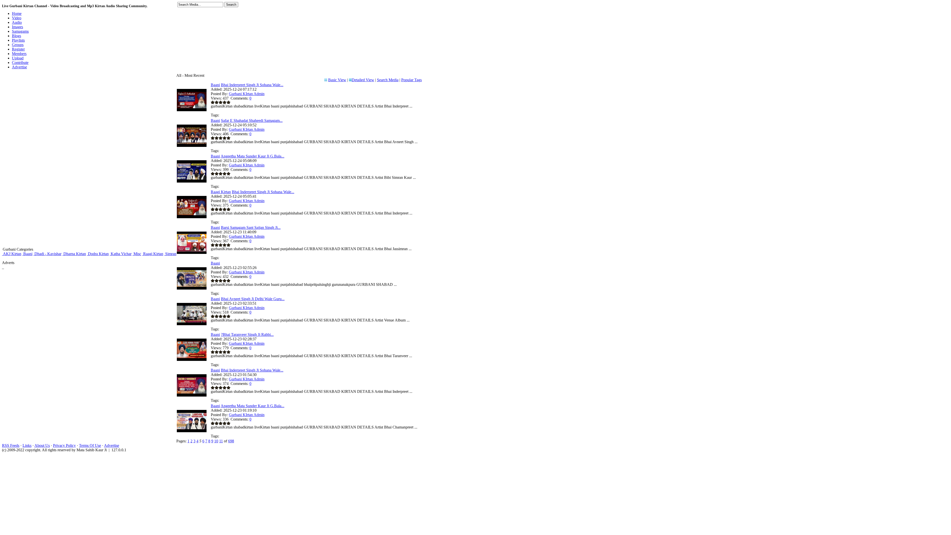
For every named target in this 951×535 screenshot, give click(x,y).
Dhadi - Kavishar (47, 254)
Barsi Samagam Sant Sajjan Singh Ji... (251, 227)
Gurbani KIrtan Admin (246, 94)
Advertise (111, 445)
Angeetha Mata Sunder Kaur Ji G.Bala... (252, 156)
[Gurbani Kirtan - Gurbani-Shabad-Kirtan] (192, 288)
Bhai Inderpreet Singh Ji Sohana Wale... (252, 85)
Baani (27, 254)
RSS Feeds (10, 445)
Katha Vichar (121, 254)
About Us (42, 445)
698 (231, 441)
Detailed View (363, 80)
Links (27, 445)
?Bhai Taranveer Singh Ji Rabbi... (247, 334)
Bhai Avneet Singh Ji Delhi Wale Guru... (253, 299)
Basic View (337, 80)
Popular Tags (411, 80)
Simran (170, 254)
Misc (136, 254)
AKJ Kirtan (11, 254)
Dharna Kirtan (74, 254)
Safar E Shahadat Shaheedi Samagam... (252, 120)
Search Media (387, 80)
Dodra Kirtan (98, 254)
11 (221, 441)
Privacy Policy (64, 445)
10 (216, 441)
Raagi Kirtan (152, 254)
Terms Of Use (90, 445)
